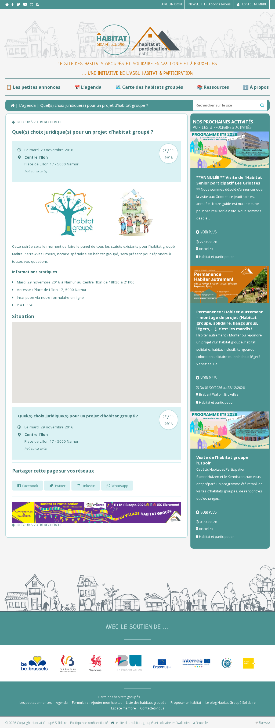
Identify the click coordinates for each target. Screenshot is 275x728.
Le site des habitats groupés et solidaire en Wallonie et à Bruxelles (161, 723)
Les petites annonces (36, 702)
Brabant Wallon (211, 394)
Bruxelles (206, 249)
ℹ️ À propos (256, 87)
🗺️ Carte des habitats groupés (149, 87)
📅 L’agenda (88, 87)
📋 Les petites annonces (33, 87)
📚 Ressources (213, 87)
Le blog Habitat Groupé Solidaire (230, 702)
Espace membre (123, 708)
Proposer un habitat (186, 702)
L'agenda (27, 105)
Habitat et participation (216, 256)
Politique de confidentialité (89, 723)
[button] (262, 105)
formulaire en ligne (67, 297)
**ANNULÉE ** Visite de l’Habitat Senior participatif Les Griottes (229, 180)
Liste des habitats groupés (146, 702)
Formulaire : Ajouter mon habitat (97, 702)
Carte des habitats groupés (119, 697)
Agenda (62, 702)
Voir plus (209, 232)
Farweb (264, 722)
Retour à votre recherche (39, 122)
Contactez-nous (152, 708)
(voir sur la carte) (35, 171)
